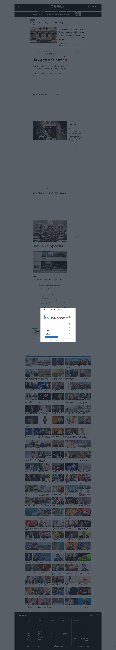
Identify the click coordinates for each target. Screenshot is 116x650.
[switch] (69, 324)
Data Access (58, 340)
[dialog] (58, 325)
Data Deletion (53, 340)
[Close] (74, 310)
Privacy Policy (63, 340)
